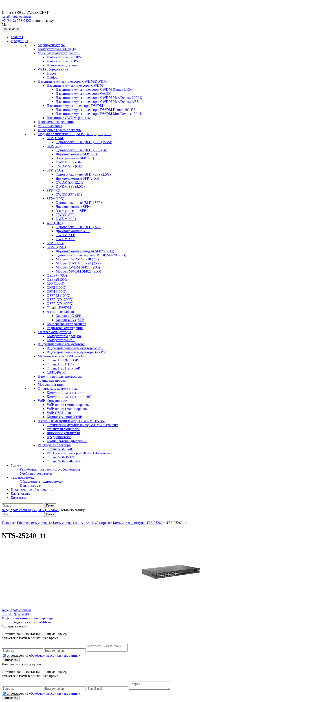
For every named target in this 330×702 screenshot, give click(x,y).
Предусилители (59, 437)
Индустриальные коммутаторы (61, 344)
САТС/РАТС (56, 372)
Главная (17, 37)
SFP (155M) (55, 138)
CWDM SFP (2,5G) (70, 182)
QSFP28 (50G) (57, 279)
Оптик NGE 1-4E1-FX (64, 461)
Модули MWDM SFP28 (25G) (78, 271)
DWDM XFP (65, 239)
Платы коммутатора (62, 65)
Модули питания (51, 384)
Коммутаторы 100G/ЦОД (57, 49)
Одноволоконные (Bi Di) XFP (78, 227)
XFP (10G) (55, 223)
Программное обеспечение (31, 489)
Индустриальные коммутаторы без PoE (77, 352)
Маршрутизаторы (51, 45)
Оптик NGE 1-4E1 (61, 449)
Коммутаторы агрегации (65, 392)
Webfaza (44, 622)
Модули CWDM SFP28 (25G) (78, 259)
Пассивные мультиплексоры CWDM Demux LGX (94, 89)
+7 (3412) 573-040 (15, 20)
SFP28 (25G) (56, 247)
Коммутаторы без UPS (64, 57)
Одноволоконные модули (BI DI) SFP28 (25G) (91, 255)
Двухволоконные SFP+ (73, 207)
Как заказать (20, 493)
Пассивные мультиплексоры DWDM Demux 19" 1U (95, 110)
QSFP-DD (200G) (60, 299)
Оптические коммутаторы (58, 388)
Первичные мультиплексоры (60, 376)
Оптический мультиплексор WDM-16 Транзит (82, 425)
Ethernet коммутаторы (54, 332)
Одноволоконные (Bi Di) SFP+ (79, 203)
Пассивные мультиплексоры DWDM (75, 106)
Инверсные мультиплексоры (59, 130)
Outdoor (53, 77)
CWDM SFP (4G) (69, 194)
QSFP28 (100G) (58, 295)
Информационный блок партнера (27, 618)
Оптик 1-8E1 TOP (60, 364)
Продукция (19, 41)
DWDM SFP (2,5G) (70, 186)
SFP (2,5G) (55, 170)
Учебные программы (36, 473)
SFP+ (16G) (55, 243)
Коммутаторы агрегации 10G (69, 396)
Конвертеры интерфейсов (66, 324)
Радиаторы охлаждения (65, 328)
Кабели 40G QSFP (70, 320)
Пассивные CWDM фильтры (69, 118)
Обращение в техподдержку (41, 481)
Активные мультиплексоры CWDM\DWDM (71, 421)
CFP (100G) (55, 283)
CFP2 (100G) (56, 287)
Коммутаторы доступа (64, 336)
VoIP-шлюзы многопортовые (69, 405)
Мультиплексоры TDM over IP (61, 356)
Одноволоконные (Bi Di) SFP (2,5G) (83, 174)
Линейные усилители (63, 433)
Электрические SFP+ (72, 211)
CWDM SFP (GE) (69, 166)
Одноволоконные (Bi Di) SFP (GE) (82, 150)
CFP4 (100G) (56, 291)
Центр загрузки (32, 485)
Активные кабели (60, 312)
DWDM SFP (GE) (69, 162)
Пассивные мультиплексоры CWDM (75, 85)
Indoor (51, 73)
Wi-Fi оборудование (53, 69)
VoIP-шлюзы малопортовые (68, 409)
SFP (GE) (54, 146)
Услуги (16, 465)
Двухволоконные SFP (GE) (76, 154)
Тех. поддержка (23, 477)
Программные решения (56, 122)
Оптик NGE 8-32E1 (62, 457)
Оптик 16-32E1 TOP (62, 360)
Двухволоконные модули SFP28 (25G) (85, 251)
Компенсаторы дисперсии (67, 441)
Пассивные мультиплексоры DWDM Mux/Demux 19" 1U (99, 114)
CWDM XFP (65, 235)
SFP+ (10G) (55, 198)
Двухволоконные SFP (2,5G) (77, 178)
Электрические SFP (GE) (75, 158)
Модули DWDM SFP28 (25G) (78, 263)
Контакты (18, 498)
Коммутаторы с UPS (62, 61)
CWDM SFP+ (66, 215)
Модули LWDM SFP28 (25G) (78, 267)
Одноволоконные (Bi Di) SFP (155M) (84, 142)
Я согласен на (43, 655)
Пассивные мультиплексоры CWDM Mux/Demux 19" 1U (99, 97)
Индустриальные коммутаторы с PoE (75, 348)
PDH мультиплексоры (54, 445)
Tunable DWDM (59, 308)
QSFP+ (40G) (57, 275)
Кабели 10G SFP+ (69, 316)
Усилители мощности (63, 429)
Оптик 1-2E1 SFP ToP (63, 368)
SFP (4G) (53, 190)
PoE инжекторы (50, 126)
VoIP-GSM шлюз (59, 413)
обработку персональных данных (54, 655)
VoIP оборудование (52, 401)
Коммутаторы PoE (61, 340)
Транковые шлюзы (52, 380)
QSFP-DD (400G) (60, 304)
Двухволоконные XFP (73, 231)
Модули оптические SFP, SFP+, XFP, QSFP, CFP (74, 134)
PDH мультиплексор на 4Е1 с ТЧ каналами (79, 453)
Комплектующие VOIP (64, 417)
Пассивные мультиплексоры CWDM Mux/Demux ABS (97, 101)
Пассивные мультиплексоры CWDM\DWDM (72, 81)
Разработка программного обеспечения (50, 469)
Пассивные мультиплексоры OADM (83, 93)
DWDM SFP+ (66, 219)
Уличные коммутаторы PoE (59, 53)
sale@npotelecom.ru (16, 16)
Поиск (50, 505)
